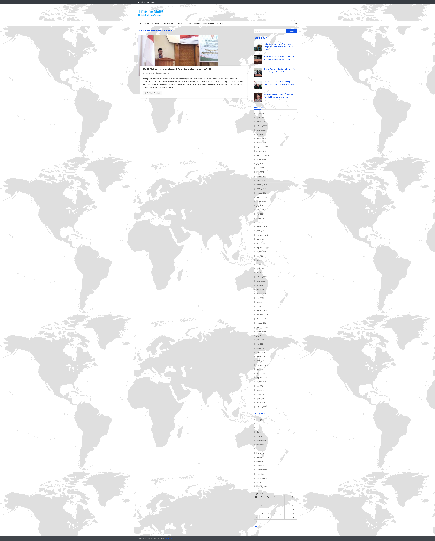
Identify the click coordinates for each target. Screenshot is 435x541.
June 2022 (260, 260)
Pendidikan (260, 474)
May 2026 (260, 113)
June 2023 (260, 210)
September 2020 (262, 327)
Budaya (220, 23)
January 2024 (261, 189)
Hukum (197, 23)
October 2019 (261, 373)
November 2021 (262, 289)
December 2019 (262, 365)
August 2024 (261, 159)
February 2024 (261, 185)
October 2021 (261, 294)
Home (147, 23)
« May (256, 527)
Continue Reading (153, 93)
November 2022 (262, 239)
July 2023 (259, 205)
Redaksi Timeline (163, 73)
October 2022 (261, 243)
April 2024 (260, 176)
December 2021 (262, 285)
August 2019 (261, 382)
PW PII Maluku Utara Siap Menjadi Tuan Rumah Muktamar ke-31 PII (177, 69)
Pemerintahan (208, 23)
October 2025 (261, 143)
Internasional (168, 23)
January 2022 (261, 281)
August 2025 (261, 151)
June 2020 (260, 340)
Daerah (179, 23)
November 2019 (262, 369)
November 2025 (262, 138)
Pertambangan (261, 478)
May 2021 (260, 306)
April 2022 (260, 268)
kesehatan (260, 445)
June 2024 (260, 168)
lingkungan (260, 453)
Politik (188, 23)
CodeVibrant (168, 539)
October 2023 (261, 193)
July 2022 (259, 256)
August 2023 (261, 201)
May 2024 (260, 172)
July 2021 (259, 298)
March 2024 (260, 180)
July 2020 (259, 335)
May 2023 (260, 214)
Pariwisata (260, 465)
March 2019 (260, 403)
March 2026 (260, 122)
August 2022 (261, 252)
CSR (257, 424)
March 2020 (260, 352)
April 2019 (260, 398)
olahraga (259, 461)
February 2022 (261, 277)
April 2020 (260, 348)
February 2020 (261, 356)
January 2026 (261, 130)
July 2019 (259, 386)
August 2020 (261, 331)
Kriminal (259, 449)
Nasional (155, 23)
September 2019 (262, 377)
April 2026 (260, 117)
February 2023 (261, 226)
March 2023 (260, 222)
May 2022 (260, 264)
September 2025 (262, 147)
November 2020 (262, 319)
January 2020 (261, 361)
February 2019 (261, 407)
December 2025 (262, 134)
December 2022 (262, 235)
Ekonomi (259, 432)
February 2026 (261, 126)
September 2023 (262, 197)
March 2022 (260, 273)
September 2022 (262, 247)
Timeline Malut (150, 11)
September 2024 (262, 155)
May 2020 (260, 344)
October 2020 (261, 323)
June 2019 (260, 390)
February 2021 (261, 310)
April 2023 (260, 218)
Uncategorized (261, 486)
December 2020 (262, 315)
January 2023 (261, 231)
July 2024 (259, 164)
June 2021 (260, 302)
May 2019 (260, 394)
